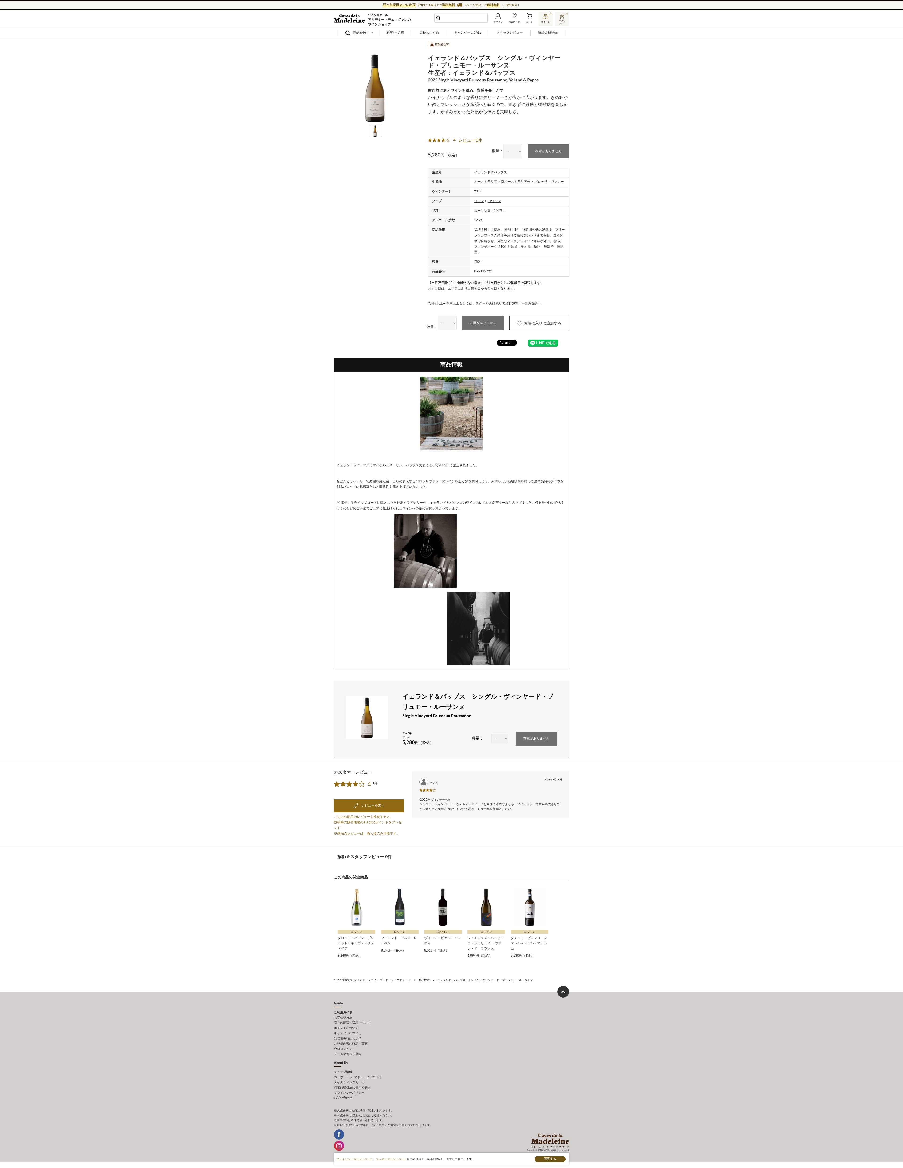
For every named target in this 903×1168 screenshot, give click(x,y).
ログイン (498, 22)
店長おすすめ (429, 32)
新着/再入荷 (395, 32)
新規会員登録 (548, 32)
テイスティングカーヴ (349, 1082)
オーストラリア (485, 182)
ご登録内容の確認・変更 (351, 1043)
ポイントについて (346, 1028)
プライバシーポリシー (349, 1092)
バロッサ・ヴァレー (549, 182)
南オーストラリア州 (516, 182)
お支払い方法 (343, 1017)
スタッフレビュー (509, 32)
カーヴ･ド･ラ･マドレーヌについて (358, 1077)
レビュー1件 (470, 140)
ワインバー (562, 22)
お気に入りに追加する (542, 323)
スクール (545, 22)
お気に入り (514, 22)
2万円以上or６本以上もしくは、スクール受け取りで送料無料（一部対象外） (485, 303)
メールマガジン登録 (347, 1054)
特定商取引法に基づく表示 (352, 1087)
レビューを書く (372, 805)
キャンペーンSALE (467, 32)
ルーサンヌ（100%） (489, 210)
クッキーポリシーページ (391, 1159)
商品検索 (424, 980)
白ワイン (494, 201)
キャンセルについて (347, 1033)
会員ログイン (343, 1049)
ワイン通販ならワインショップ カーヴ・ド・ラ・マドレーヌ (350, 19)
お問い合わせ (343, 1098)
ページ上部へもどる (563, 992)
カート (529, 22)
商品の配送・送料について (352, 1022)
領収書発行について (347, 1038)
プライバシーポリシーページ (354, 1159)
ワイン (479, 201)
